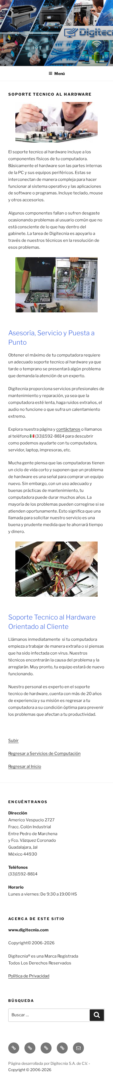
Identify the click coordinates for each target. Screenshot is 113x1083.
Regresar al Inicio (24, 766)
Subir (13, 740)
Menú (59, 73)
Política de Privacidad (28, 976)
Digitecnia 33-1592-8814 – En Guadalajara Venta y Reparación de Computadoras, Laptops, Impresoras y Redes (54, 33)
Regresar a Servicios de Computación (44, 753)
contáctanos (68, 429)
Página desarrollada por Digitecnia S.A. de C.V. (48, 1063)
